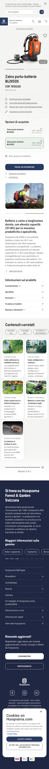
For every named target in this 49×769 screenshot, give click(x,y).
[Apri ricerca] (33, 21)
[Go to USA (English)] (42, 12)
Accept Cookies (24, 739)
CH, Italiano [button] (13, 22)
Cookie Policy (12, 734)
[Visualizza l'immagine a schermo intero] (24, 48)
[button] (45, 36)
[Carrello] (39, 21)
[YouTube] (36, 693)
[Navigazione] (46, 21)
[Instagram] (24, 693)
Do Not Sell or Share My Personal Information (24, 746)
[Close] (41, 711)
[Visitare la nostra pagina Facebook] (12, 693)
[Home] (4, 21)
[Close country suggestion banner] (45, 4)
